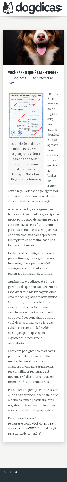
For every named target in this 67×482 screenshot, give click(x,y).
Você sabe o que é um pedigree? (33, 72)
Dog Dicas (19, 78)
